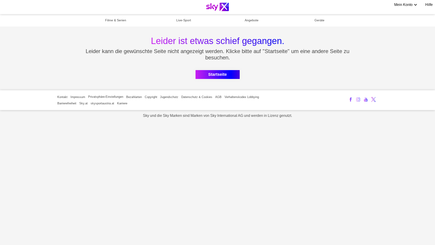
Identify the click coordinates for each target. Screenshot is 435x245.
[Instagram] (358, 99)
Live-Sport (183, 20)
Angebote (252, 20)
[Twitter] (373, 99)
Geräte (319, 20)
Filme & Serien (115, 20)
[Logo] (217, 7)
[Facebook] (350, 99)
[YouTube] (365, 99)
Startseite (217, 74)
